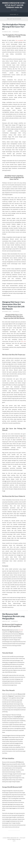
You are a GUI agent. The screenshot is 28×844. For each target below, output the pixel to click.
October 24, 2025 (6, 31)
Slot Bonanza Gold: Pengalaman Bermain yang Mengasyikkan (13, 616)
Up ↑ (14, 841)
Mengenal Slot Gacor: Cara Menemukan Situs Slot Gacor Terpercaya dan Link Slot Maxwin (13, 305)
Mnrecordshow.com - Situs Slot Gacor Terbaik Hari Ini (14, 5)
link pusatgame (19, 40)
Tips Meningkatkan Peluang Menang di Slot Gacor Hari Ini (13, 26)
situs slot (23, 341)
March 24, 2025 (6, 621)
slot (21, 437)
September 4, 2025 (6, 311)
